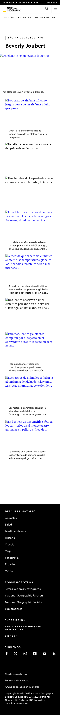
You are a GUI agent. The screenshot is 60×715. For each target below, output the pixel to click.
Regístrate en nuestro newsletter (23, 628)
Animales (24, 17)
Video (9, 571)
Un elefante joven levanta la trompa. (23, 91)
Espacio (10, 564)
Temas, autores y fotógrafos (23, 589)
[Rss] (55, 654)
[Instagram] (26, 654)
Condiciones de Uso (16, 674)
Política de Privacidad (17, 680)
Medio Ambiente (46, 17)
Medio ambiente (15, 531)
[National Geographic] (4, 9)
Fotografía (12, 557)
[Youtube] (45, 654)
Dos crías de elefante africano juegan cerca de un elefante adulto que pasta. (28, 134)
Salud (8, 524)
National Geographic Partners (24, 595)
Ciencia (9, 17)
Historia (10, 537)
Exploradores (13, 608)
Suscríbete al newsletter (21, 2)
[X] (16, 654)
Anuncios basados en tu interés (22, 686)
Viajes (9, 551)
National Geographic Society (23, 602)
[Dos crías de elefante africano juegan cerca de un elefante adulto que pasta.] (30, 112)
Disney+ (52, 2)
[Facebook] (7, 654)
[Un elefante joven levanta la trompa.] (30, 71)
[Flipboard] (36, 654)
